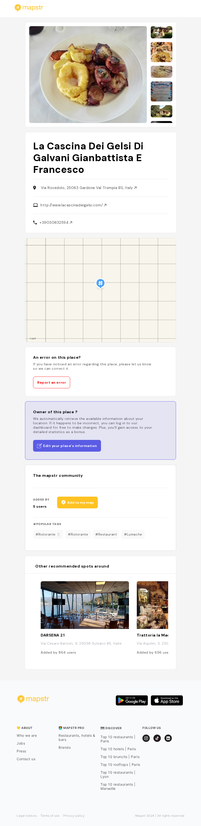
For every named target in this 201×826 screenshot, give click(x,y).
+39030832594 (54, 222)
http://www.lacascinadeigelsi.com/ (72, 205)
